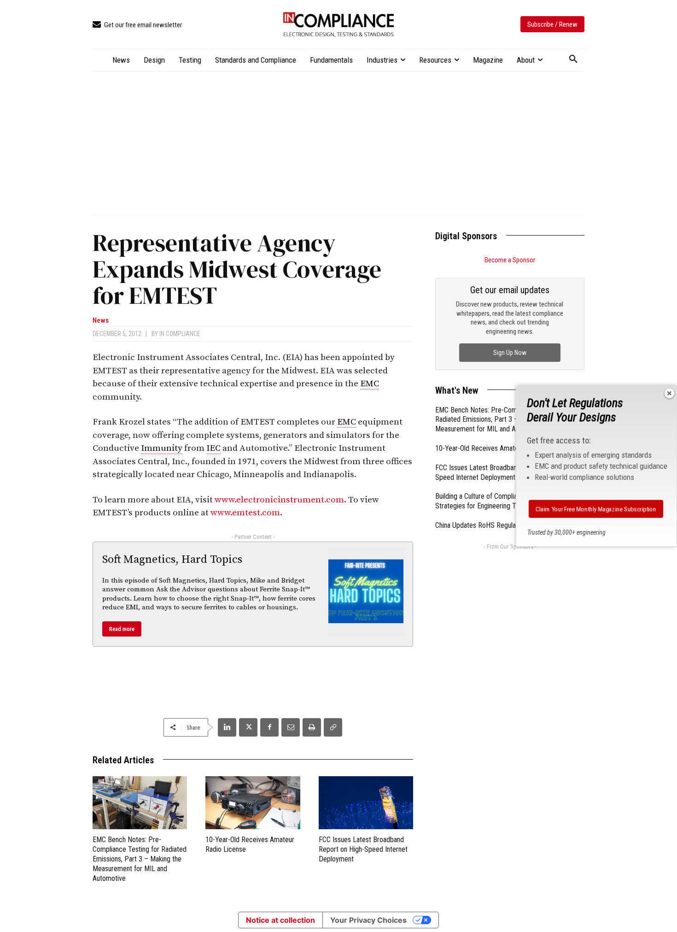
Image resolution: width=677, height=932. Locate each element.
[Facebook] (269, 727)
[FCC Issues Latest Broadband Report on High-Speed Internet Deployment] (366, 802)
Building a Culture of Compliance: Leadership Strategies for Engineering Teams (499, 501)
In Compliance (179, 333)
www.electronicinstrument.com (279, 500)
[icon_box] (137, 25)
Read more (121, 628)
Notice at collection (280, 920)
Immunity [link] (161, 448)
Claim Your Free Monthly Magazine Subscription (596, 509)
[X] (248, 727)
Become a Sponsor (509, 260)
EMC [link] (369, 383)
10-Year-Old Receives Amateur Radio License (500, 448)
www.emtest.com (245, 512)
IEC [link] (213, 448)
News (101, 320)
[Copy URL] (333, 727)
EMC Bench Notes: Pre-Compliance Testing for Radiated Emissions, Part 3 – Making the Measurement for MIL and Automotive (140, 858)
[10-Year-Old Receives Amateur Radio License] (252, 802)
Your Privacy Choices (368, 920)
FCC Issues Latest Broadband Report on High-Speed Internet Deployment (363, 849)
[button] (573, 59)
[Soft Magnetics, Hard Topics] (366, 592)
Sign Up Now (509, 352)
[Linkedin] (227, 727)
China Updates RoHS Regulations (482, 525)
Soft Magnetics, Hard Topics (172, 559)
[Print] (312, 727)
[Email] (290, 727)
